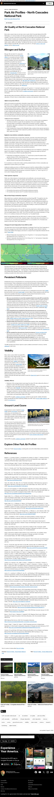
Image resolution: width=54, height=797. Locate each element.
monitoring (4, 725)
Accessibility (3, 780)
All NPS (13, 741)
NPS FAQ (3, 791)
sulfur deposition (36, 719)
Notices (2, 786)
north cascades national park (9, 715)
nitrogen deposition (25, 719)
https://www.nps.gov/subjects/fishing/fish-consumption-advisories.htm (20, 621)
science (38, 43)
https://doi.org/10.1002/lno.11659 (14, 480)
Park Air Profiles (17, 448)
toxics (3, 722)
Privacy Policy (4, 782)
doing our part (16, 45)
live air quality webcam (41, 398)
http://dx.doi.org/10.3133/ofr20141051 (12, 500)
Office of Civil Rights (32, 788)
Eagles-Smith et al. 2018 (27, 318)
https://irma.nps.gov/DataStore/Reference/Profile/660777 (31, 607)
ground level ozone (17, 722)
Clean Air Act (34, 375)
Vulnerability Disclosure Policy (35, 784)
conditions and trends (28, 91)
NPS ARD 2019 (26, 80)
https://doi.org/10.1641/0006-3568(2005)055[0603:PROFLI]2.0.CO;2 (24, 627)
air (19, 715)
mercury (45, 719)
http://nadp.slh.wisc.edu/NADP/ (17, 611)
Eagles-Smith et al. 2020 (15, 318)
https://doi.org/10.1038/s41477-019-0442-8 (18, 486)
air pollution (25, 715)
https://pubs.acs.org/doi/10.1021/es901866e (14, 570)
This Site (4, 741)
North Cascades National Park (12, 19)
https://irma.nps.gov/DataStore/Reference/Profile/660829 (17, 560)
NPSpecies (24, 85)
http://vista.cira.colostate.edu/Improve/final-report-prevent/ (23, 586)
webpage (6, 346)
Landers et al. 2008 (24, 324)
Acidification (33, 80)
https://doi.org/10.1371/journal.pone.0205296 (37, 547)
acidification (15, 719)
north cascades (5, 719)
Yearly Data (10, 232)
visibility (27, 722)
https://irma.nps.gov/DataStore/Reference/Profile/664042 (17, 493)
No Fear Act (31, 780)
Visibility (16, 361)
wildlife (46, 290)
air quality (32, 715)
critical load (22, 63)
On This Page (12, 22)
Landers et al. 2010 (15, 324)
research (48, 722)
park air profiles (41, 715)
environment (14, 411)
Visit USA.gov (35, 794)
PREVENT (18, 387)
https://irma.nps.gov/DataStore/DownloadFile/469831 (16, 633)
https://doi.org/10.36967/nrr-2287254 (21, 601)
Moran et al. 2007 (23, 327)
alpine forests (12, 725)
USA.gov (30, 786)
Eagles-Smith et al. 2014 (41, 305)
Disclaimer (30, 782)
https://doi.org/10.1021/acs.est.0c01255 (34, 508)
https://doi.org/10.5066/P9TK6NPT (28, 514)
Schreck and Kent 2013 (41, 332)
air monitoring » (12, 400)
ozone (8, 722)
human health (21, 292)
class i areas (34, 722)
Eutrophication (13, 72)
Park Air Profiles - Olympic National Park (43, 651)
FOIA (2, 784)
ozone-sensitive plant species (36, 434)
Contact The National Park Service (9, 788)
